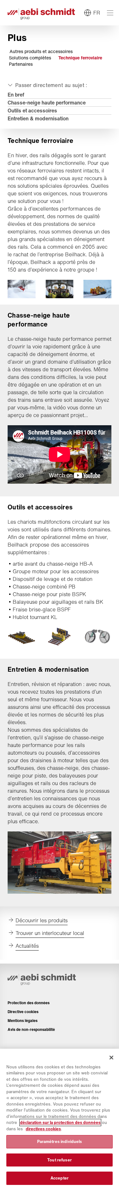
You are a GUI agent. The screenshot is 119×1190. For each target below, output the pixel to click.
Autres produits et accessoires (41, 51)
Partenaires (21, 64)
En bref (16, 94)
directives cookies (43, 1129)
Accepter (59, 1178)
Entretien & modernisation (38, 118)
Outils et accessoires (32, 110)
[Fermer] (111, 1058)
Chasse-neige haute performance (47, 102)
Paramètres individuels (59, 1142)
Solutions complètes (30, 58)
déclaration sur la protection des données (60, 1122)
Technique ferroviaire (80, 58)
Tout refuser (59, 1160)
